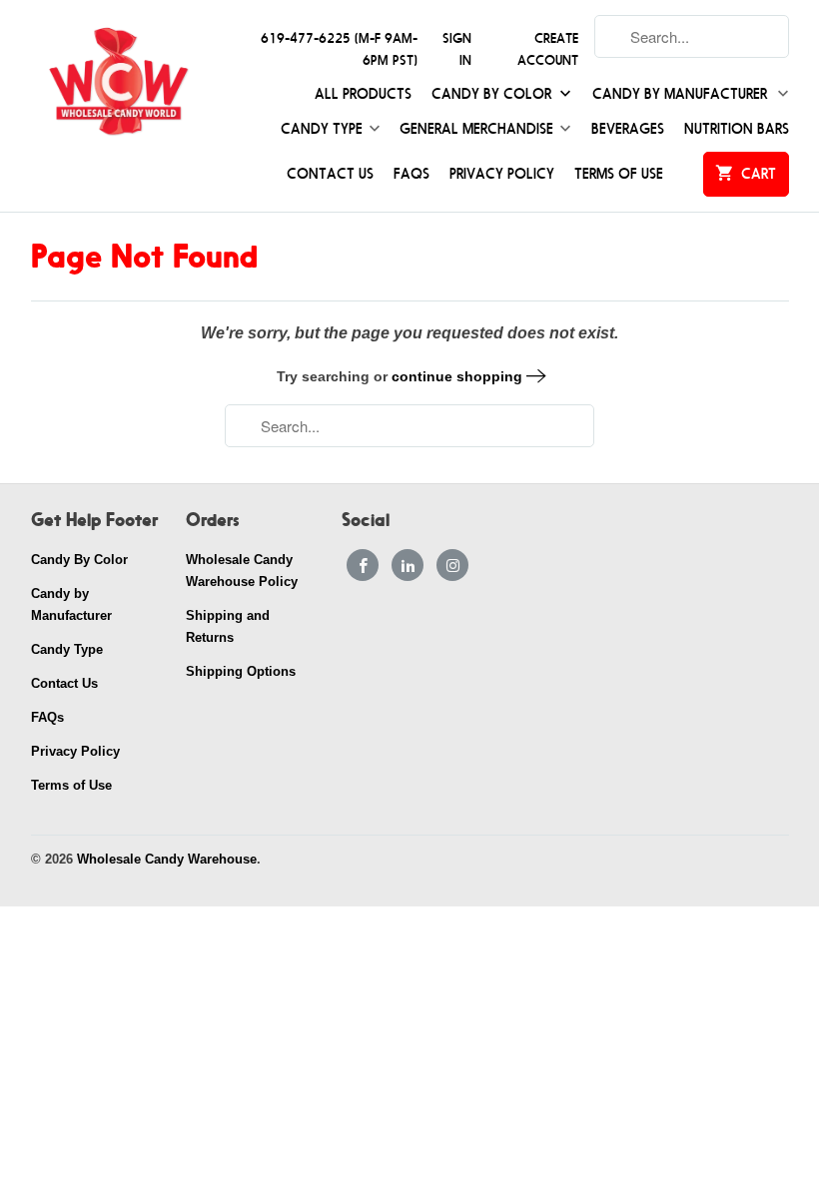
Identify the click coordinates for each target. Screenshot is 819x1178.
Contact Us (330, 174)
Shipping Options (241, 671)
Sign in (456, 49)
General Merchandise (476, 129)
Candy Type (322, 129)
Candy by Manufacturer (681, 94)
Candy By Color (493, 94)
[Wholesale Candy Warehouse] (118, 82)
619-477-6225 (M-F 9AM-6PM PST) (339, 49)
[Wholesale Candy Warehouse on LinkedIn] (407, 565)
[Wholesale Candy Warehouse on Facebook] (363, 565)
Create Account (547, 49)
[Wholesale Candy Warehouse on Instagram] (452, 565)
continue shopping (459, 376)
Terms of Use (618, 174)
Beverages (627, 129)
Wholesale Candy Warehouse (167, 859)
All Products (363, 94)
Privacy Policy (501, 174)
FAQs (411, 174)
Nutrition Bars (736, 129)
